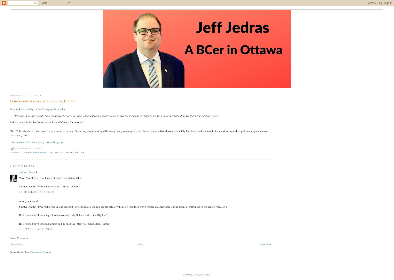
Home (141, 244)
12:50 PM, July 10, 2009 (36, 192)
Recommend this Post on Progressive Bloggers (37, 142)
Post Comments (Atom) (38, 252)
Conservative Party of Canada (42, 152)
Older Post (265, 244)
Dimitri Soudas (75, 152)
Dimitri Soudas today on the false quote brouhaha (37, 109)
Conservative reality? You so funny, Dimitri (42, 101)
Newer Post (16, 244)
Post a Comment (19, 238)
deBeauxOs (25, 172)
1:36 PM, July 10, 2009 (36, 229)
